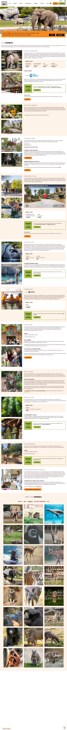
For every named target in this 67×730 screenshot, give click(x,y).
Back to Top (64, 728)
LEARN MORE (28, 157)
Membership (62, 3)
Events (21, 3)
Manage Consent (6, 728)
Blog (48, 3)
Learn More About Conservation (33, 489)
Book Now (37, 90)
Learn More (28, 357)
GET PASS (27, 170)
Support (42, 3)
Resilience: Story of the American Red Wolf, (35, 390)
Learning (36, 3)
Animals (15, 3)
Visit (10, 3)
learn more (39, 486)
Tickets (55, 3)
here (60, 167)
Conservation (28, 3)
